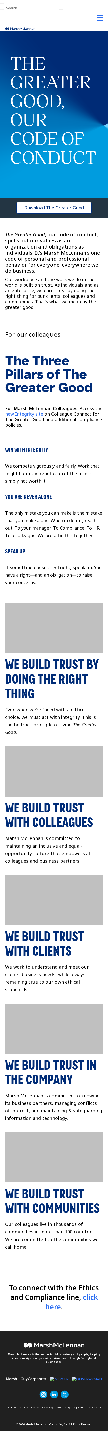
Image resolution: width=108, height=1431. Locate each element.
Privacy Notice (31, 1407)
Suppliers (78, 1407)
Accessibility (63, 1407)
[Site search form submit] (2, 9)
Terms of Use (14, 1407)
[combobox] (31, 8)
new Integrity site (24, 414)
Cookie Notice (94, 1407)
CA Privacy (47, 1407)
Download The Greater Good (54, 207)
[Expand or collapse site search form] (2, 3)
